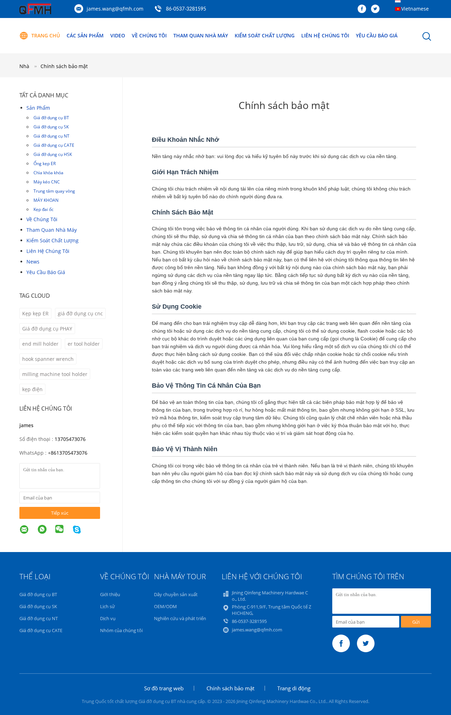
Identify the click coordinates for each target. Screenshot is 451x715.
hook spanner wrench (48, 359)
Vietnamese (415, 8)
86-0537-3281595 (186, 9)
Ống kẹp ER (44, 163)
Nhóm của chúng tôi (121, 630)
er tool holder (84, 343)
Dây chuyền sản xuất (176, 594)
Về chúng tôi (149, 35)
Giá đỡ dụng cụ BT (51, 118)
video (117, 35)
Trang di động (293, 688)
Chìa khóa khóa (48, 173)
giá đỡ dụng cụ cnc (80, 313)
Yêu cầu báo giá (376, 35)
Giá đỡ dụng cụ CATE (53, 145)
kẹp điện (32, 389)
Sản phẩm (38, 107)
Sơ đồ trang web (164, 688)
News (32, 261)
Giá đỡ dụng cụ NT (51, 136)
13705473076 (70, 439)
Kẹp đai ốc (43, 209)
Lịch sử (107, 606)
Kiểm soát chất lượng (265, 35)
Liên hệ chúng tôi (325, 35)
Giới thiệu (110, 594)
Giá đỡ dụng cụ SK (51, 127)
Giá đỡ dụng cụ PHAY (47, 328)
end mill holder (40, 343)
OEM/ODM (165, 606)
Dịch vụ (108, 618)
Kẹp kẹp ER (35, 313)
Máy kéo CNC (46, 182)
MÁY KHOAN (45, 200)
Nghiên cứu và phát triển (180, 618)
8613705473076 (69, 452)
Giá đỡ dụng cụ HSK (52, 154)
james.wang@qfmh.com (115, 8)
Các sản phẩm (85, 35)
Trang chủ (45, 35)
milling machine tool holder (54, 374)
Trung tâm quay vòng (54, 191)
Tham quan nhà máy (200, 35)
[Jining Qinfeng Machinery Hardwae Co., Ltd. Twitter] (377, 9)
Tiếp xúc (59, 513)
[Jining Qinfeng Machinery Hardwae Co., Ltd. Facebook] (363, 9)
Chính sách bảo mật (64, 66)
